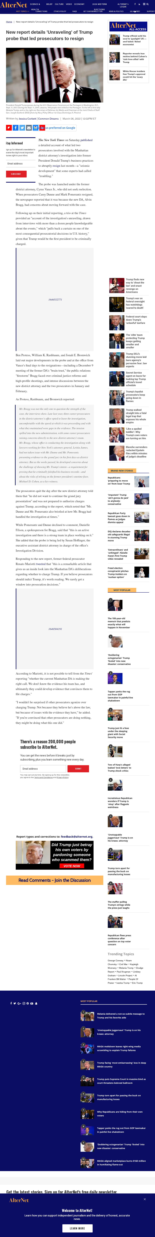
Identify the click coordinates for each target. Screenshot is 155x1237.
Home (9, 21)
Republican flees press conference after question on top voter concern (119, 940)
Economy (79, 4)
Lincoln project (125, 975)
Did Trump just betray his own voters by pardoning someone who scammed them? (72, 852)
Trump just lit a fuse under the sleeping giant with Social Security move (118, 733)
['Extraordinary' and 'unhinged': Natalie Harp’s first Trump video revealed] (141, 553)
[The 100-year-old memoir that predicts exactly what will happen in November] (115, 605)
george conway (115, 960)
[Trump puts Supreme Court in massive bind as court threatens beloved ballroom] (87, 1081)
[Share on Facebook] (15, 128)
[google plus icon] (19, 1003)
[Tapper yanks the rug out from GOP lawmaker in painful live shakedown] (115, 678)
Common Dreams (48, 118)
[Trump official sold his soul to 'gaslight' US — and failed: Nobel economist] (114, 39)
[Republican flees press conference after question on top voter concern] (115, 922)
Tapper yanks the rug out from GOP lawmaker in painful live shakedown (120, 696)
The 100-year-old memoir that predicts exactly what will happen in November (119, 623)
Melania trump (126, 968)
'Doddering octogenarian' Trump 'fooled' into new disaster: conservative (119, 659)
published (86, 140)
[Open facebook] (135, 4)
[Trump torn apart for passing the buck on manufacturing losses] (115, 855)
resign (56, 166)
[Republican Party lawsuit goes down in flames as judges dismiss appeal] (141, 517)
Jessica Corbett (27, 118)
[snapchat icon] (36, 1003)
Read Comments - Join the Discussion (55, 880)
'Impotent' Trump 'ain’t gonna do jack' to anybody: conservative (118, 499)
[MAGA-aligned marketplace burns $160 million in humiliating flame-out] (87, 1163)
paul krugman (123, 971)
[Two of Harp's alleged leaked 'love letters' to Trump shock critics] (115, 751)
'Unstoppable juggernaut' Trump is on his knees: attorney (120, 837)
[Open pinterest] (28, 1003)
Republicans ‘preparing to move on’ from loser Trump (119, 480)
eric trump (137, 983)
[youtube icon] (32, 1003)
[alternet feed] (139, 7)
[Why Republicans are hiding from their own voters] (87, 1114)
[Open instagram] (24, 1003)
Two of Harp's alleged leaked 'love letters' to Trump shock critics (119, 767)
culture (59, 4)
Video (69, 4)
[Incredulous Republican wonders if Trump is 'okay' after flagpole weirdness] (115, 785)
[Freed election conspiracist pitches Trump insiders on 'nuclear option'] (141, 572)
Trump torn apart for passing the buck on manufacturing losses (119, 871)
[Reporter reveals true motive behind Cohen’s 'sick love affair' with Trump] (114, 57)
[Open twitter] (135, 11)
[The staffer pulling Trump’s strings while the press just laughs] (115, 888)
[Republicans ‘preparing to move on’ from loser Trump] (141, 481)
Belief (49, 4)
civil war (123, 964)
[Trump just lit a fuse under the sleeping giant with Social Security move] (115, 715)
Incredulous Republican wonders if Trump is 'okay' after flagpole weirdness (120, 803)
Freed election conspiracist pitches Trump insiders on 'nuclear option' (118, 573)
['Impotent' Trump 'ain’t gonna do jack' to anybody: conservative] (141, 498)
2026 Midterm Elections (99, 7)
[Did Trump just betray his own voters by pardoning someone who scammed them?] (33, 852)
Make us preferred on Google (56, 128)
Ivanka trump (123, 983)
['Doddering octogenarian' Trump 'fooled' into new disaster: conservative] (115, 641)
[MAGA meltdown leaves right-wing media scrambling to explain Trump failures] (87, 1049)
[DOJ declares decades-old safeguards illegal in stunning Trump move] (141, 535)
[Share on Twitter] (22, 128)
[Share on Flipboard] (9, 128)
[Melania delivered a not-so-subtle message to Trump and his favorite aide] (87, 1016)
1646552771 (55, 299)
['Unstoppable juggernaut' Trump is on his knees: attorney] (115, 821)
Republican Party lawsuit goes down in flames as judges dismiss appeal (119, 518)
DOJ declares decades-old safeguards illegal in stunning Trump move (119, 536)
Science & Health (35, 7)
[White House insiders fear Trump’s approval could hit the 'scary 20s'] (114, 75)
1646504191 (55, 629)
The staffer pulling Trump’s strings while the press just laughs (119, 904)
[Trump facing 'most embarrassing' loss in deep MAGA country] (87, 1065)
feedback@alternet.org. (77, 836)
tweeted (41, 564)
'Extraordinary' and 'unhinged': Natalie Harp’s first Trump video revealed (118, 554)
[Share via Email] (29, 128)
